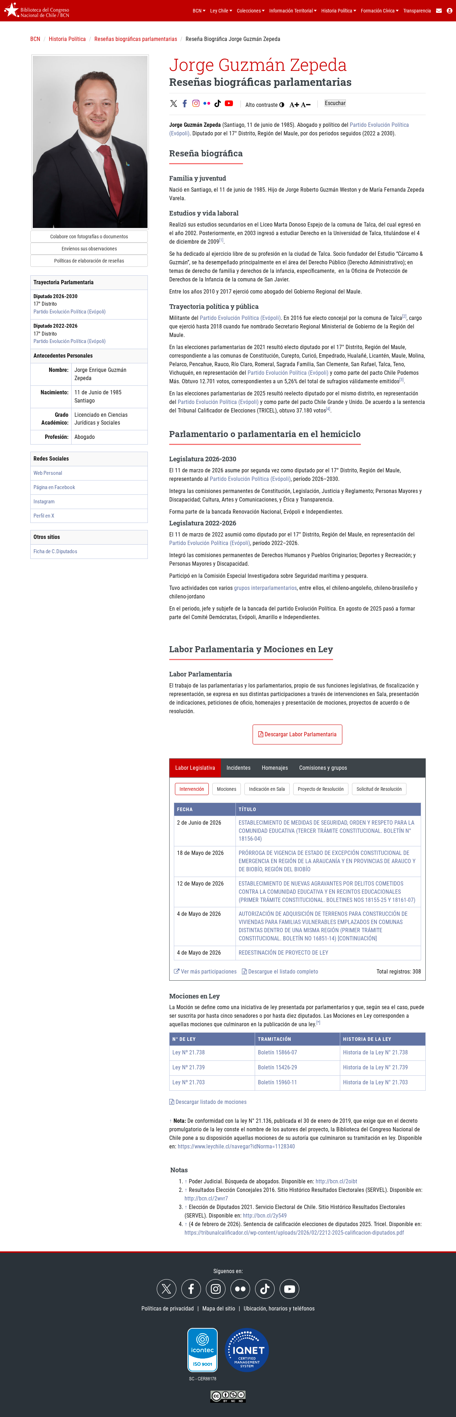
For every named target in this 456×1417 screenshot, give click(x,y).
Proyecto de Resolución (321, 789)
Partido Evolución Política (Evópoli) (69, 311)
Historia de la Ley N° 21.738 (375, 1052)
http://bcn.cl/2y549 (265, 1215)
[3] (401, 379)
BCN (35, 39)
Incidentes (238, 767)
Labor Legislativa (195, 767)
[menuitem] (438, 10)
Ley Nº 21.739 (188, 1067)
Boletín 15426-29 (277, 1067)
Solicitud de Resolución (379, 789)
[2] (404, 316)
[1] (221, 240)
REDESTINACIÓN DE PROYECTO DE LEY (283, 952)
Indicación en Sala (267, 789)
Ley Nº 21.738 (188, 1052)
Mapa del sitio (218, 1308)
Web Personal (47, 473)
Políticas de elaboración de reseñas (89, 261)
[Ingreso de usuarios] (450, 10)
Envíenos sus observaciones (89, 248)
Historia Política (67, 39)
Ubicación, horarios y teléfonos (279, 1308)
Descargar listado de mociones (210, 1102)
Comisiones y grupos (323, 767)
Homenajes (275, 767)
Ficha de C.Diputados (55, 551)
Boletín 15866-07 (277, 1052)
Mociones (226, 789)
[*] (318, 1022)
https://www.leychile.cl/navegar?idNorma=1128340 (236, 1146)
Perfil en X (43, 516)
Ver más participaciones (208, 971)
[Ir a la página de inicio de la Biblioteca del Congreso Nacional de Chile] (36, 10)
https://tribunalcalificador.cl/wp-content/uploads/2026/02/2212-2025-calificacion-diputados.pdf (294, 1232)
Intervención (192, 789)
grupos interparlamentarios (265, 588)
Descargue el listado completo (282, 971)
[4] (328, 408)
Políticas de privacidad (167, 1308)
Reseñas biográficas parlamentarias (135, 39)
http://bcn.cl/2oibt (336, 1181)
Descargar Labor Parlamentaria (300, 734)
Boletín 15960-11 (277, 1082)
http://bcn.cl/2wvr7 (206, 1198)
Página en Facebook (54, 487)
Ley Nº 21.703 (188, 1082)
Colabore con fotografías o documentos (89, 236)
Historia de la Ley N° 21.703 (375, 1082)
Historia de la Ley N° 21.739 (375, 1067)
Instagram (44, 501)
